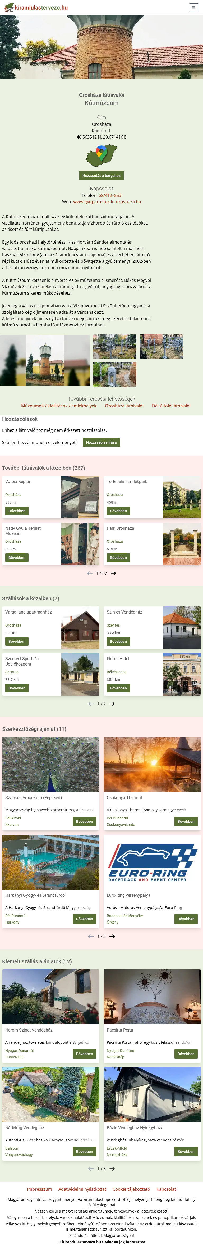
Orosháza (13, 495)
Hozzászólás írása (101, 442)
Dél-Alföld (13, 818)
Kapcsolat (166, 1189)
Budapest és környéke (125, 916)
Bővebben (16, 511)
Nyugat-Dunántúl (19, 1051)
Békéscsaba (117, 672)
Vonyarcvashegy (19, 1155)
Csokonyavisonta (121, 824)
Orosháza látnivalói (124, 406)
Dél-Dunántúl (117, 818)
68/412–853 (110, 195)
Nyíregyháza (117, 1155)
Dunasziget (14, 1057)
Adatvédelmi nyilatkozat (82, 1189)
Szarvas (12, 824)
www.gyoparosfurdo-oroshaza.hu (107, 202)
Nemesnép (115, 1057)
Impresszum (39, 1189)
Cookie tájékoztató (131, 1189)
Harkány (12, 922)
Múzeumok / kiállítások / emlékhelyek (58, 406)
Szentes (113, 625)
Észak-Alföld (117, 1148)
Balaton (11, 1148)
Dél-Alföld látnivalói (171, 406)
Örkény (112, 922)
